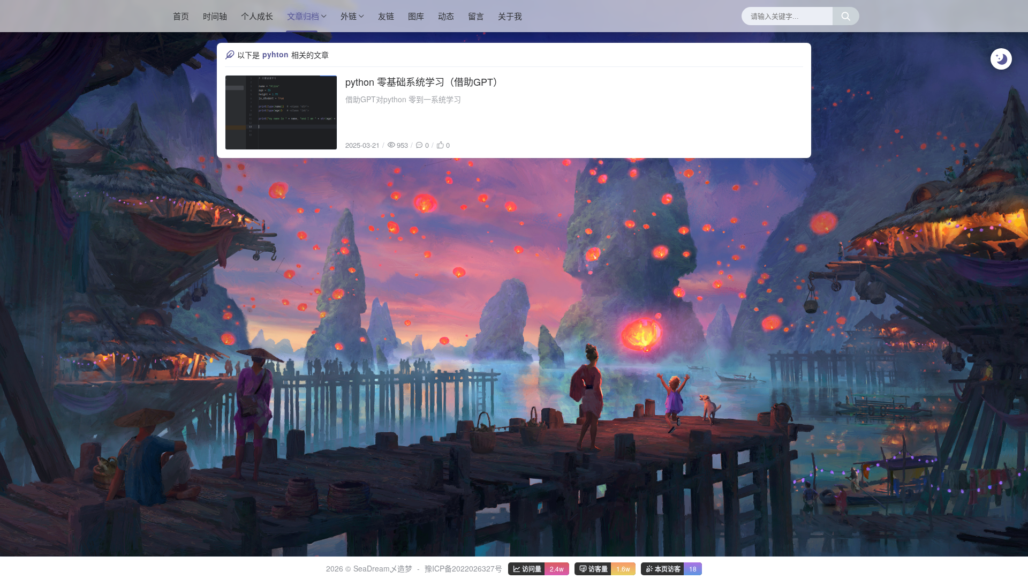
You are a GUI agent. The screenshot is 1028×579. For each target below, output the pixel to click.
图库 (416, 15)
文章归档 (303, 15)
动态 (446, 15)
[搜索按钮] (846, 16)
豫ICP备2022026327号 (463, 568)
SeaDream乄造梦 (382, 568)
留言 (476, 15)
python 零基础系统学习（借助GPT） (424, 81)
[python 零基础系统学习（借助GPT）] (281, 112)
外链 (349, 15)
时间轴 (215, 15)
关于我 (510, 15)
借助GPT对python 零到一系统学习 (403, 99)
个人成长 (257, 15)
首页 (181, 15)
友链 (386, 15)
